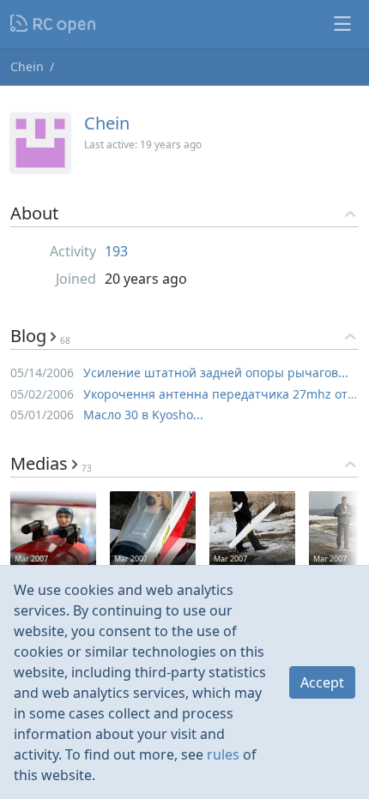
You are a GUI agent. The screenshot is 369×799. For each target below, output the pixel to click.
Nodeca (53, 24)
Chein (27, 66)
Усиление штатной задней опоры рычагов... (215, 372)
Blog (40, 335)
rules (223, 754)
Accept (322, 682)
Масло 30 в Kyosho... (143, 414)
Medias (51, 463)
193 (116, 251)
